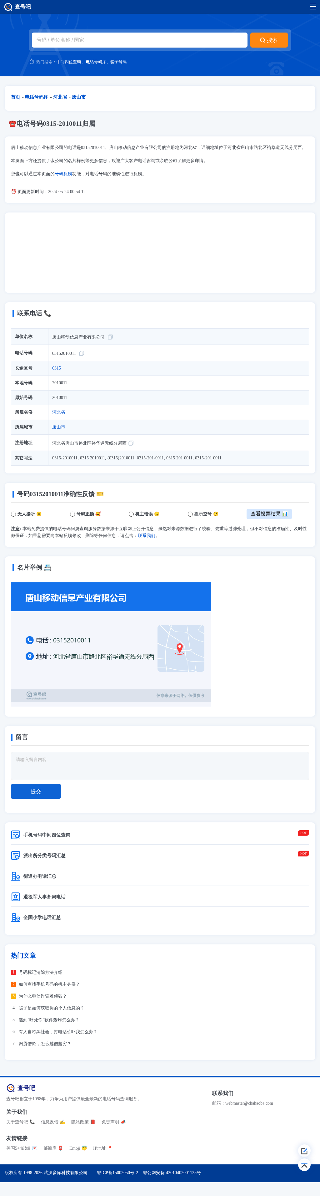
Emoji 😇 (78, 1148)
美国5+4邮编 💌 (21, 1148)
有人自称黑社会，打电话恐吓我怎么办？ (58, 1032)
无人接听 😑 (30, 514)
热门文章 (23, 955)
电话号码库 (96, 61)
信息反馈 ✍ (53, 1122)
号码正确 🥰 (89, 514)
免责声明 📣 (114, 1122)
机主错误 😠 (147, 514)
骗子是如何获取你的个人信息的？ (51, 1008)
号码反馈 (63, 173)
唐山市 (58, 427)
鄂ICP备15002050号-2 (117, 1172)
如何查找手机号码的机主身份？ (49, 984)
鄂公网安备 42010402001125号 (172, 1172)
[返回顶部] (304, 1164)
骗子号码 (118, 61)
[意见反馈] (304, 1150)
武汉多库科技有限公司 (66, 1172)
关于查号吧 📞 (20, 1122)
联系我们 (146, 535)
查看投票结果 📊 (269, 513)
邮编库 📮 (53, 1148)
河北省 (58, 412)
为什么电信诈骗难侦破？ (43, 996)
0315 (56, 368)
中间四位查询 (69, 61)
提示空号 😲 (206, 514)
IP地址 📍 (102, 1148)
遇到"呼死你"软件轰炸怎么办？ (49, 1020)
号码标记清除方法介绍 (40, 972)
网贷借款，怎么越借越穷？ (45, 1043)
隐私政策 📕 (83, 1122)
